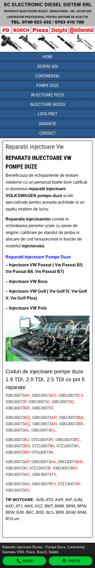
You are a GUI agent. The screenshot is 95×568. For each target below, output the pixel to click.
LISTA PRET (47, 113)
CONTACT (47, 133)
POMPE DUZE (47, 85)
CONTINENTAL (47, 76)
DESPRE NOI (47, 66)
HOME (47, 56)
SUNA (27, 561)
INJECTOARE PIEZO (47, 94)
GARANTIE (47, 123)
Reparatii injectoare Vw (35, 146)
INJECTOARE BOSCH (47, 104)
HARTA (73, 561)
